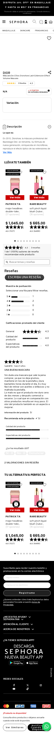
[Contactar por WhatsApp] (46, 726)
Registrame (27, 593)
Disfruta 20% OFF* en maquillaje (27, 3)
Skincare (25, 31)
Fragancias (41, 31)
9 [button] (39, 240)
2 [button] (18, 240)
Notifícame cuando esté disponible (39, 727)
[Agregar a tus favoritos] (49, 38)
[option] (15, 201)
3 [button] (21, 240)
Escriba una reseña (26, 278)
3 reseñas (36, 248)
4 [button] (24, 240)
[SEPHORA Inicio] (19, 22)
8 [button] (36, 240)
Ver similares (15, 727)
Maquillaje (8, 31)
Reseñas (22, 83)
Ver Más (7, 152)
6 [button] (30, 240)
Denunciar (36, 453)
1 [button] (15, 240)
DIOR (6, 73)
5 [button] (27, 240)
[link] (11, 83)
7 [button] (33, 240)
